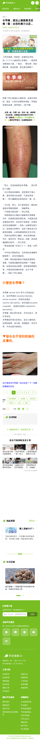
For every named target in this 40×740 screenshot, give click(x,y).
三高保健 (24, 681)
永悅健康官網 (26, 702)
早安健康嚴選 (26, 708)
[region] (20, 116)
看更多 (32, 521)
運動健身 (6, 681)
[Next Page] (31, 392)
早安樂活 (6, 691)
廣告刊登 (6, 708)
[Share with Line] (19, 409)
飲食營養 (6, 677)
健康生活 (24, 674)
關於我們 (6, 702)
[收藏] (8, 409)
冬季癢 (11, 403)
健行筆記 (24, 725)
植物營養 (24, 688)
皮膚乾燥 (33, 399)
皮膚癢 (23, 399)
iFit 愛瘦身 (25, 729)
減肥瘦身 (24, 677)
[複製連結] (27, 409)
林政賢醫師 (12, 399)
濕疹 (26, 403)
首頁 (4, 17)
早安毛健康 (25, 715)
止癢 (19, 403)
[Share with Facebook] (23, 409)
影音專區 (6, 684)
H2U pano (25, 719)
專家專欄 (24, 684)
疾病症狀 (6, 674)
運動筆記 (24, 722)
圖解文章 (6, 688)
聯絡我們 (6, 705)
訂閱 (32, 614)
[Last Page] (35, 392)
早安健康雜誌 (26, 712)
